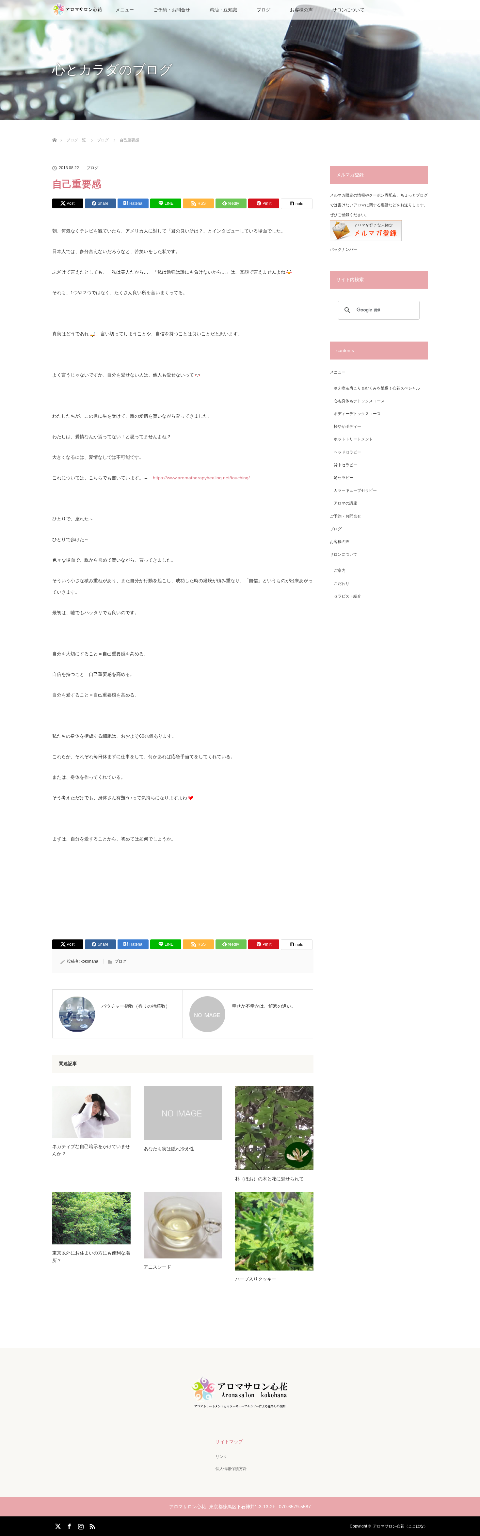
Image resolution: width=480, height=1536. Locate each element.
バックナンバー (343, 249)
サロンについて (348, 9)
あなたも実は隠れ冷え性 (169, 1148)
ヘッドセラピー (347, 452)
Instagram (80, 1525)
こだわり (341, 583)
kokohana (89, 961)
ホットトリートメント (353, 439)
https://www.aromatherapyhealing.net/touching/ (201, 477)
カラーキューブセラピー (355, 490)
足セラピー (343, 477)
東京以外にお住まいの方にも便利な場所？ (91, 1256)
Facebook (68, 1525)
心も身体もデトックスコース (359, 401)
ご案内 (339, 570)
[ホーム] (54, 132)
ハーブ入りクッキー (255, 1279)
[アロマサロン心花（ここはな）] (240, 1408)
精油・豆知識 (223, 9)
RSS (91, 1525)
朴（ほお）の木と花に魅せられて (269, 1178)
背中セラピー (345, 465)
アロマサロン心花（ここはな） (400, 1526)
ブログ (263, 9)
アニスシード (157, 1267)
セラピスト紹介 (347, 596)
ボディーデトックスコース (357, 413)
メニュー (337, 372)
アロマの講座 (345, 503)
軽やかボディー (347, 426)
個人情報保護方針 (231, 1468)
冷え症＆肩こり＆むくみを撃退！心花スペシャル (377, 388)
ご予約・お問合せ (171, 9)
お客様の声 (301, 9)
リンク (221, 1456)
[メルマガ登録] (366, 239)
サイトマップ (229, 1441)
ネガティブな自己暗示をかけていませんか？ (91, 1150)
